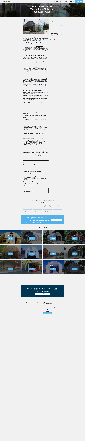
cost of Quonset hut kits (27, 166)
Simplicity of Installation (26, 102)
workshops (25, 128)
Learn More (10, 238)
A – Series (57, 211)
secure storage (44, 119)
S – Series (27, 211)
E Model (25, 61)
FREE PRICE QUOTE (79, 1)
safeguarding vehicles (26, 40)
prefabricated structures (39, 46)
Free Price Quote (42, 293)
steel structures (30, 92)
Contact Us (56, 219)
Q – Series (47, 211)
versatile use (36, 82)
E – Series (37, 211)
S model (38, 68)
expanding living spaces (38, 40)
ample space (36, 67)
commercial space (25, 106)
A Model (25, 72)
